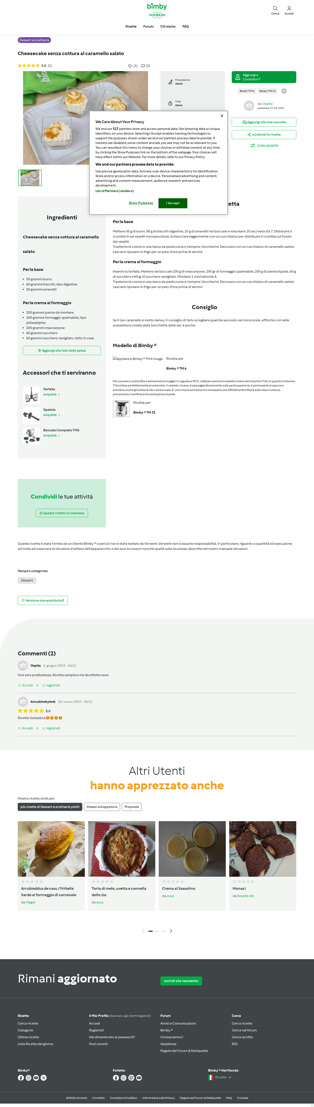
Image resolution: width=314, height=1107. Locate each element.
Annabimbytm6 (43, 702)
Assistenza (168, 1044)
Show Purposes (141, 203)
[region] (158, 163)
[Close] (222, 115)
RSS (235, 1044)
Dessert (27, 580)
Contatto (98, 1098)
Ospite (267, 104)
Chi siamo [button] (168, 26)
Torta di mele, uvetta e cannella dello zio (119, 891)
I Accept (173, 203)
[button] (275, 10)
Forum (165, 1016)
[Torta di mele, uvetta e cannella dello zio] (121, 849)
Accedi (94, 1023)
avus (99, 902)
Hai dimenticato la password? (112, 1037)
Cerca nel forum (244, 1030)
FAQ (229, 1098)
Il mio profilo (120, 1016)
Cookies (242, 1098)
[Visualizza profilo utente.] (249, 105)
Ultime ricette (28, 1037)
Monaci (239, 888)
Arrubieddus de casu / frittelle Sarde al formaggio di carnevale (48, 891)
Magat (30, 902)
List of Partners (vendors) (114, 191)
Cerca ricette (28, 1023)
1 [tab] (150, 931)
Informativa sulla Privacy (158, 1098)
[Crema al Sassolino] (192, 849)
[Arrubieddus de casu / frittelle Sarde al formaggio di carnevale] (51, 849)
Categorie (25, 1030)
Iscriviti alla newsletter (181, 981)
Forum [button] (148, 26)
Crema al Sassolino (178, 888)
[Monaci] (262, 849)
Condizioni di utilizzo (123, 1098)
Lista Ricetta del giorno (35, 1044)
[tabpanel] (157, 878)
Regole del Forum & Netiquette (184, 1051)
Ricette (23, 1016)
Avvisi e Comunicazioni (178, 1023)
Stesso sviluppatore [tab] (102, 807)
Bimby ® (166, 1030)
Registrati (96, 1030)
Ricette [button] (130, 26)
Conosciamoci (171, 1037)
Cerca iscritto (242, 1037)
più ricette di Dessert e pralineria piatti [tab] (50, 807)
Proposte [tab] (132, 807)
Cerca (236, 1016)
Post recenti (98, 1044)
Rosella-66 (245, 896)
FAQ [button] (185, 26)
